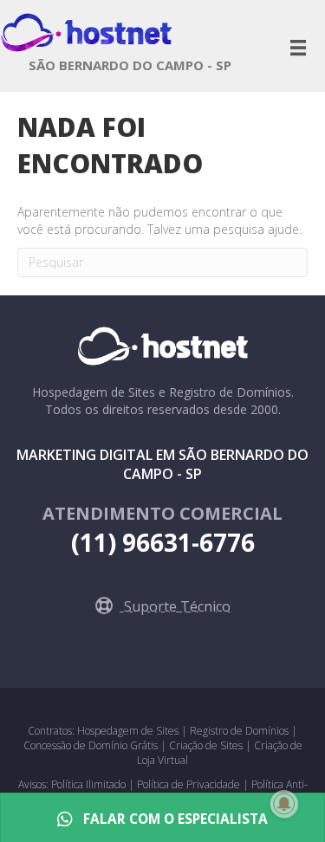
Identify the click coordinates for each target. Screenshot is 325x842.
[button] (163, 606)
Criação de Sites (206, 745)
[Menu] (298, 47)
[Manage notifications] (284, 804)
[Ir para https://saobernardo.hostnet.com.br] (130, 69)
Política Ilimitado (89, 784)
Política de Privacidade (190, 784)
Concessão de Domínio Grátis (90, 745)
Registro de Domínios (240, 730)
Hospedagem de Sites (129, 730)
